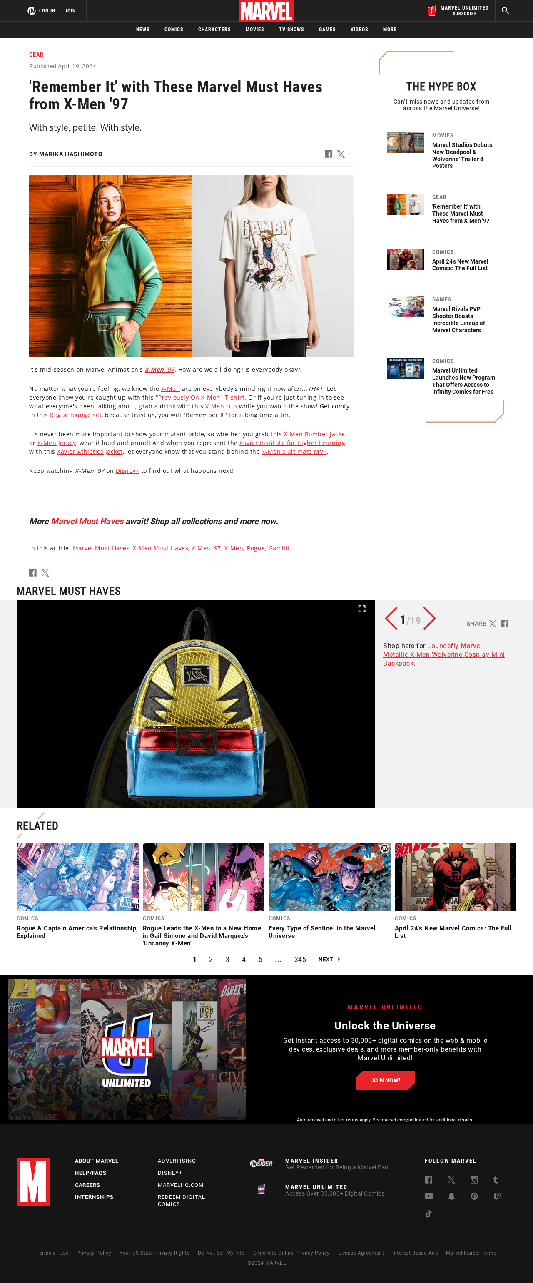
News (142, 29)
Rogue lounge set (76, 415)
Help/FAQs (91, 1173)
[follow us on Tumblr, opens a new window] (495, 1181)
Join (70, 11)
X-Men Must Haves (160, 548)
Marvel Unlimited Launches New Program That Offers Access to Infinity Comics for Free (463, 381)
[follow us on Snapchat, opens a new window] (452, 1198)
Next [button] (326, 959)
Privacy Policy (94, 1253)
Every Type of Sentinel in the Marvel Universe (322, 932)
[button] (331, 155)
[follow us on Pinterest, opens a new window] (474, 1197)
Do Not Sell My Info (221, 1253)
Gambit (279, 548)
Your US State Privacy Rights (154, 1253)
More (390, 29)
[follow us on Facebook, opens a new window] (428, 1181)
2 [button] (211, 959)
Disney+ (127, 471)
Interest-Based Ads (415, 1253)
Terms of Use (52, 1253)
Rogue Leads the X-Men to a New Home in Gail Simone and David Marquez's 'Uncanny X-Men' (202, 936)
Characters (214, 29)
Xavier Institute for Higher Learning (292, 443)
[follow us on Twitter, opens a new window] (451, 1181)
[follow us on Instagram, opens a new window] (474, 1181)
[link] (78, 893)
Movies (255, 29)
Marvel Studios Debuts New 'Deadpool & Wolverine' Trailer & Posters (462, 155)
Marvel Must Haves (87, 521)
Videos (359, 29)
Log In (47, 11)
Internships (94, 1197)
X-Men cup (221, 406)
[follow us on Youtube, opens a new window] (429, 1197)
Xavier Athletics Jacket (90, 451)
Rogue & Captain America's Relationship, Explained (77, 932)
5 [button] (261, 959)
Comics (173, 29)
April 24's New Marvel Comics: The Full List (460, 265)
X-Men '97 (206, 548)
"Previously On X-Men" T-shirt (200, 397)
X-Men (170, 389)
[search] (505, 10)
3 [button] (228, 959)
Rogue (256, 548)
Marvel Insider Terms (471, 1253)
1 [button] (195, 959)
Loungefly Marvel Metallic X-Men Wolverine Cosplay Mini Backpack (444, 654)
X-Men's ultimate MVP (294, 451)
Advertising (177, 1161)
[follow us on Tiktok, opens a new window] (428, 1215)
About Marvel (97, 1161)
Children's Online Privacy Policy (291, 1253)
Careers (87, 1185)
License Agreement (361, 1253)
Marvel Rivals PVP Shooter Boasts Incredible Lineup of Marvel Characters (458, 319)
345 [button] (300, 959)
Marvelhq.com (181, 1185)
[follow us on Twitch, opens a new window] (497, 1198)
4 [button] (244, 959)
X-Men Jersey (56, 443)
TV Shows (291, 29)
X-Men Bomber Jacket (316, 434)
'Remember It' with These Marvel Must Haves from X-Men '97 (461, 213)
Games (327, 29)
